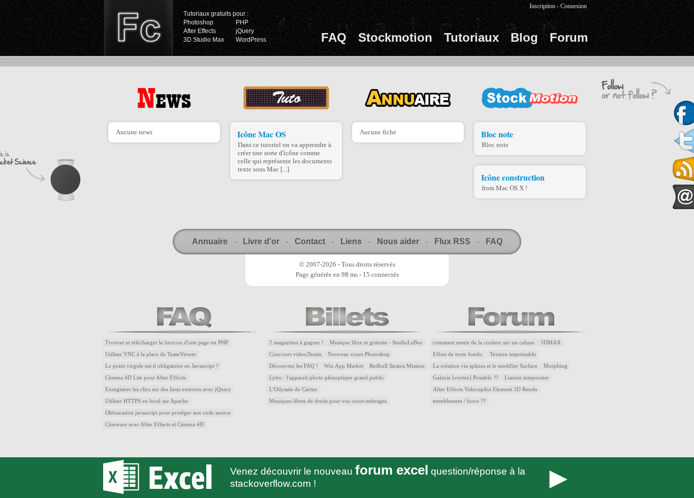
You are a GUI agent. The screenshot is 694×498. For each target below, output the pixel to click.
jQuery (245, 31)
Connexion (573, 6)
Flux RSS (452, 241)
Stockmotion (395, 37)
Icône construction (513, 177)
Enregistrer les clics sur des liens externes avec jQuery (168, 389)
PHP (242, 22)
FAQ (333, 37)
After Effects (199, 31)
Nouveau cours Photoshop (359, 354)
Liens (351, 241)
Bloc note (497, 134)
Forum (569, 37)
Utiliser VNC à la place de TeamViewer (150, 354)
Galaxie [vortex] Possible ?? (465, 377)
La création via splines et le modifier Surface (485, 366)
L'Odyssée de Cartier (293, 389)
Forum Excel (347, 477)
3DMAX (551, 342)
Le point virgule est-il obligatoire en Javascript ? (161, 366)
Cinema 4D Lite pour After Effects (145, 377)
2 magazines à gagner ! (296, 342)
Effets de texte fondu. (458, 354)
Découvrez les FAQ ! (293, 366)
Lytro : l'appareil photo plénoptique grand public (326, 377)
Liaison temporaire (526, 377)
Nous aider (398, 241)
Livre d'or (261, 241)
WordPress (251, 39)
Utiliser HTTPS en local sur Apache (146, 401)
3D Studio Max (203, 39)
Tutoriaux (471, 37)
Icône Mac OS (261, 134)
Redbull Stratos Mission (397, 366)
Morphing (555, 366)
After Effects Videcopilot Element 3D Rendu (485, 389)
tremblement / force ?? (459, 401)
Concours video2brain (295, 354)
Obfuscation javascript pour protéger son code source (168, 413)
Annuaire (210, 241)
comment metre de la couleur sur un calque (483, 342)
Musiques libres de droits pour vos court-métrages (328, 401)
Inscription (542, 6)
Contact (310, 241)
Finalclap (138, 28)
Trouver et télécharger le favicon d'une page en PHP (166, 342)
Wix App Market (343, 366)
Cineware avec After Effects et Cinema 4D (154, 424)
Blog (524, 37)
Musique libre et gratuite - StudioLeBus (376, 342)
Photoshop (198, 22)
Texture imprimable (513, 354)
